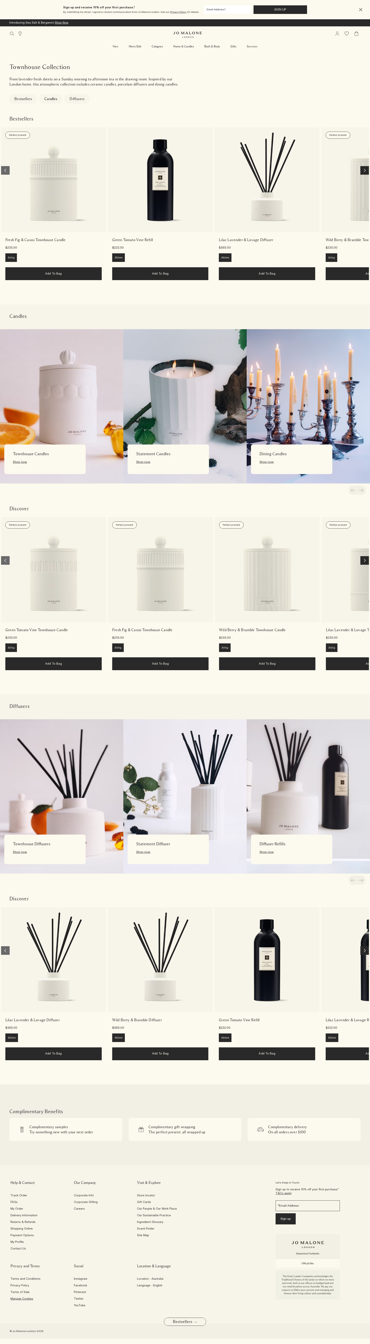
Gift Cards (144, 1202)
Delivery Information (23, 1215)
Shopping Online (21, 1229)
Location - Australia (150, 1279)
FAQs (14, 1202)
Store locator (146, 1195)
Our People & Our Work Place (157, 1209)
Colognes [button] (157, 46)
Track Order (18, 1195)
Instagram (80, 1279)
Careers (79, 1209)
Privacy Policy (19, 1285)
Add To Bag (53, 274)
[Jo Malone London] (187, 35)
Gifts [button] (233, 46)
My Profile (17, 1242)
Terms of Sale (20, 1292)
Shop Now (61, 23)
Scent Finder (145, 1229)
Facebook (80, 1285)
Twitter (79, 1299)
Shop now (20, 462)
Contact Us (18, 1249)
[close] (359, 10)
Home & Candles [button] (183, 46)
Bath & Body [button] (212, 46)
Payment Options (22, 1235)
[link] (53, 179)
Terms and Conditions (25, 1279)
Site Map (143, 1235)
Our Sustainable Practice (154, 1215)
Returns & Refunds (23, 1222)
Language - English (149, 1285)
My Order (16, 1209)
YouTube (79, 1305)
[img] (337, 33)
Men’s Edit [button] (135, 46)
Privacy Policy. (178, 12)
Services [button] (252, 46)
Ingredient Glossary (150, 1222)
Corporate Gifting (86, 1202)
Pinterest (80, 1292)
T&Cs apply (284, 1193)
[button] (360, 10)
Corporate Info (84, 1195)
